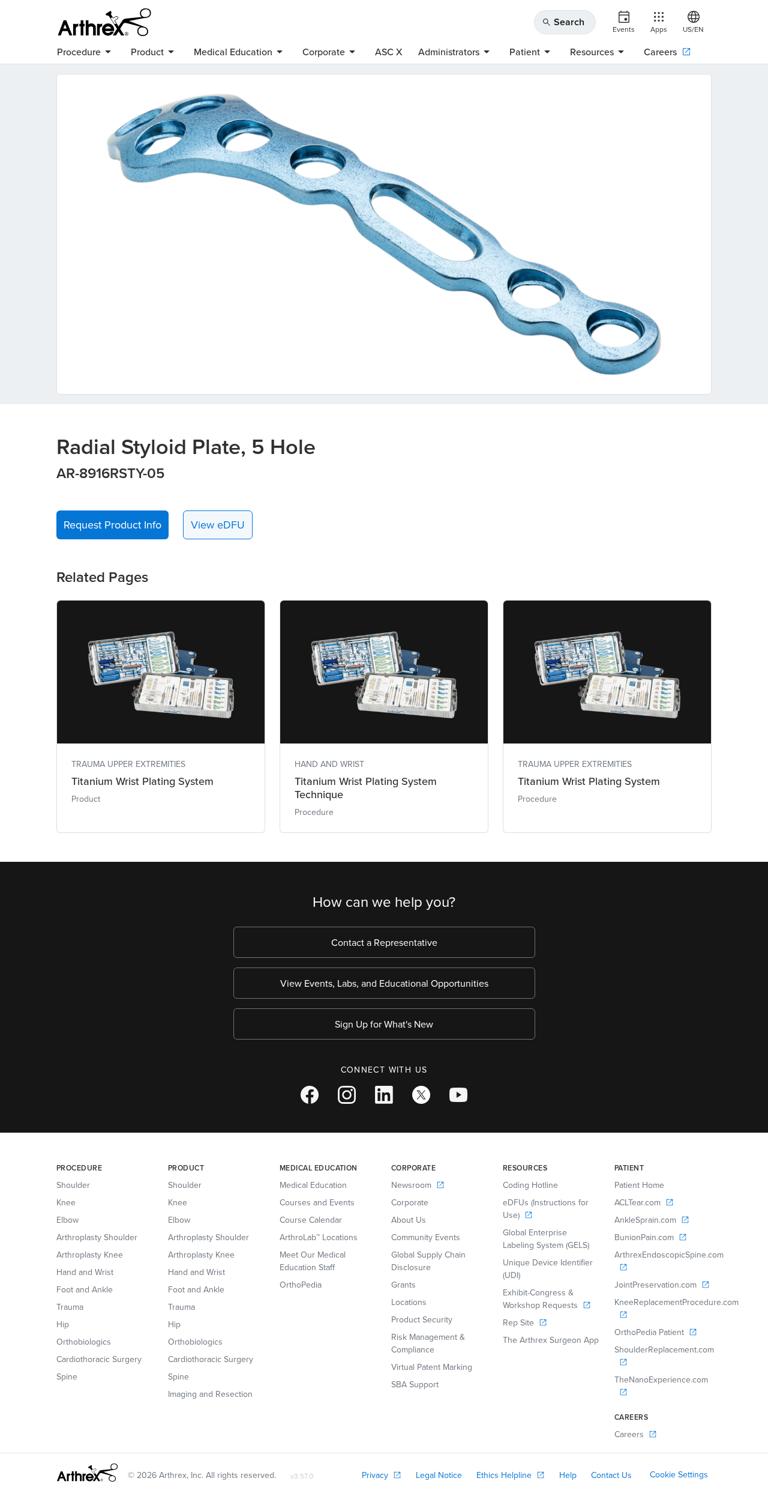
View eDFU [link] (218, 524)
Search (563, 22)
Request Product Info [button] (112, 524)
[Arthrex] (104, 22)
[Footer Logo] (87, 1473)
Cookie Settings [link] (679, 1474)
